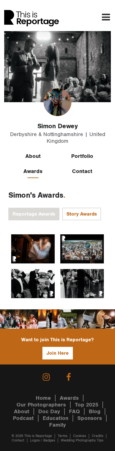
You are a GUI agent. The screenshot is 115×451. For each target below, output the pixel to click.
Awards (32, 171)
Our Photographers (41, 404)
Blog (94, 411)
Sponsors (89, 418)
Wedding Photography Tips (82, 440)
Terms (62, 436)
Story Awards (81, 214)
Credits (97, 436)
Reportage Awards (34, 214)
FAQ (74, 411)
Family (57, 425)
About (33, 156)
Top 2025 (86, 404)
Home (43, 398)
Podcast (23, 418)
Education (55, 418)
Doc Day (49, 411)
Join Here (58, 353)
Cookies (79, 436)
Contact (82, 171)
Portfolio (82, 156)
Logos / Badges (42, 440)
